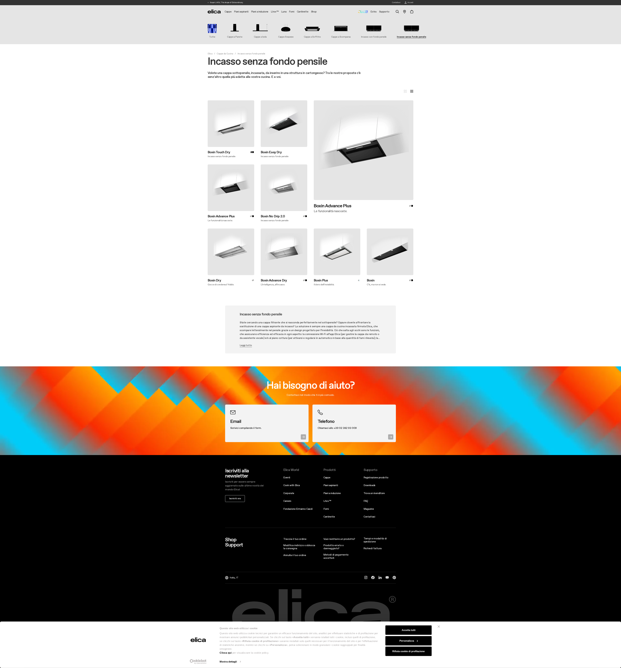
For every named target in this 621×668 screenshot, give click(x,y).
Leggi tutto (246, 345)
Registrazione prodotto (376, 477)
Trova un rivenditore (374, 493)
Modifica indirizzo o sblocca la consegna (299, 546)
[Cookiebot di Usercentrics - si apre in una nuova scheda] (198, 661)
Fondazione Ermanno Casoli (297, 509)
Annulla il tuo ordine (294, 555)
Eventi (286, 477)
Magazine (369, 509)
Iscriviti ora (235, 498)
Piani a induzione (332, 493)
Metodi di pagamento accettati (336, 556)
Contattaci (369, 516)
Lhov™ (327, 501)
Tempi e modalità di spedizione (375, 540)
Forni (326, 509)
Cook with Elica (291, 485)
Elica (210, 53)
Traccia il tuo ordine (294, 539)
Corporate (288, 493)
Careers (287, 501)
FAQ (366, 501)
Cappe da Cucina (225, 53)
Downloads (369, 485)
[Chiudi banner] (439, 626)
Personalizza (406, 640)
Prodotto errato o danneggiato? (333, 546)
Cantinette (329, 516)
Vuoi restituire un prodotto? (339, 539)
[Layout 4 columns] (411, 91)
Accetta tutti (408, 630)
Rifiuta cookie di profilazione (408, 651)
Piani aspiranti (330, 485)
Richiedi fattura (373, 548)
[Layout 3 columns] (405, 91)
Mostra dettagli (228, 661)
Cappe (326, 477)
